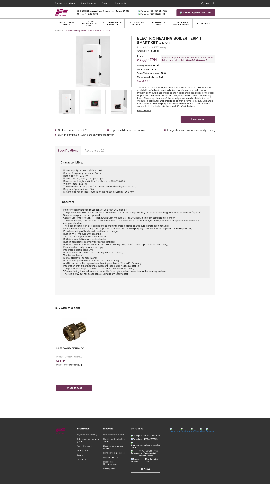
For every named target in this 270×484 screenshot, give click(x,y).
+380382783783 (157, 14)
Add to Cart (198, 119)
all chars (143, 81)
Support (105, 3)
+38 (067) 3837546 (158, 11)
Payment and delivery (65, 3)
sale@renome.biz (152, 445)
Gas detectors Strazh (66, 23)
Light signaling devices (136, 23)
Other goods (203, 23)
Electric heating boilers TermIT (89, 23)
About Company (88, 3)
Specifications (68, 150)
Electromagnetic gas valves (112, 23)
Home (58, 31)
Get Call (207, 13)
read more (144, 110)
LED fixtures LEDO (158, 23)
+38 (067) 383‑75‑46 (196, 60)
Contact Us (120, 3)
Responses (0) (94, 150)
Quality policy (83, 451)
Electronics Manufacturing (181, 23)
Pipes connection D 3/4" (70, 348)
